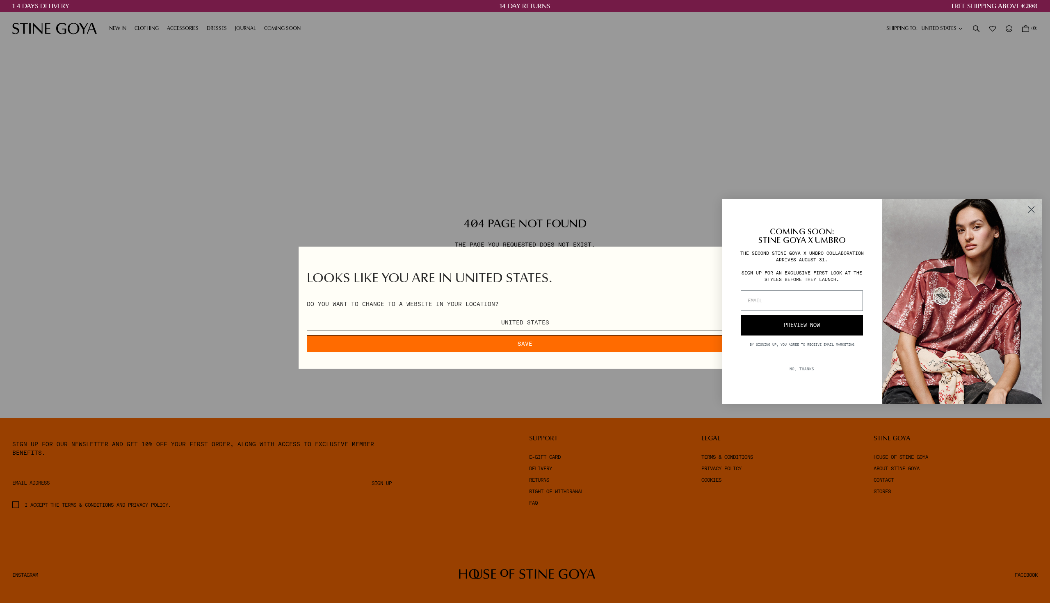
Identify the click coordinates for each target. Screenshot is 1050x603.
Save (525, 343)
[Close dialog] (1031, 209)
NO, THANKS (802, 369)
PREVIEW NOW (802, 325)
